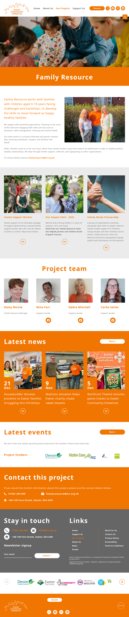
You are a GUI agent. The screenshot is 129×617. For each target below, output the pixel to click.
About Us (48, 8)
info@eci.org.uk (48, 530)
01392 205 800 (20, 530)
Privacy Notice (112, 538)
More (111, 341)
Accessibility (111, 542)
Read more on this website (23, 242)
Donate (97, 8)
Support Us (79, 8)
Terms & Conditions (114, 546)
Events (75, 549)
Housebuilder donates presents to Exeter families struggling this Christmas (22, 398)
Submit (46, 555)
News (74, 546)
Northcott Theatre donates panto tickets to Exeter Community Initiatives (106, 398)
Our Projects (63, 8)
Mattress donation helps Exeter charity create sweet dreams (63, 398)
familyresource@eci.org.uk (42, 158)
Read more (23, 411)
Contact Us (110, 534)
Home (37, 8)
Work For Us (111, 530)
